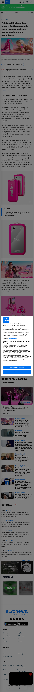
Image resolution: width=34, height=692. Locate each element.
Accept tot (17, 372)
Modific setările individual (17, 367)
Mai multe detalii (13, 338)
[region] (17, 346)
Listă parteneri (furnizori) (9, 362)
